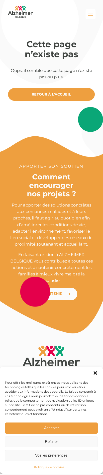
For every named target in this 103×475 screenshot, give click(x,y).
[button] (95, 372)
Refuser (51, 441)
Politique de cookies (49, 467)
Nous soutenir (46, 293)
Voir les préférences (51, 455)
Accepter (51, 428)
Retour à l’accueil (51, 94)
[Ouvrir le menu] (91, 14)
